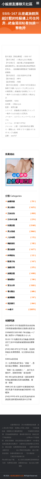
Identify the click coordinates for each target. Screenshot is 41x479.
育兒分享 (22, 285)
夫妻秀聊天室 (15, 425)
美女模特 (22, 207)
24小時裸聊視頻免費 (28, 425)
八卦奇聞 (22, 237)
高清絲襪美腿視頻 (11, 434)
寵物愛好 (22, 279)
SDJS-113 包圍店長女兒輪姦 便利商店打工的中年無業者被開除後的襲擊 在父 (20, 342)
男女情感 (22, 231)
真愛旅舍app (22, 463)
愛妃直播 (8, 447)
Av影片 (22, 309)
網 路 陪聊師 (9, 441)
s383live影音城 (11, 359)
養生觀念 (22, 291)
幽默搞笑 (22, 243)
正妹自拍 (22, 213)
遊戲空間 (22, 267)
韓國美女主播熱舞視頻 (15, 431)
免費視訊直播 (12, 463)
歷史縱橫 (22, 249)
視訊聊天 (22, 303)
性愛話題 (22, 225)
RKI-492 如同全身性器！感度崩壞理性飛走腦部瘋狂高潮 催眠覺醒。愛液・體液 (19, 380)
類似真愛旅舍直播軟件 (23, 441)
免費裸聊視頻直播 (19, 447)
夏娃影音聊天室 (25, 434)
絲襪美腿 (22, 201)
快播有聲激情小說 (16, 453)
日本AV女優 (22, 219)
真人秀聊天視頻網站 (23, 450)
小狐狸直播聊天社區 (16, 476)
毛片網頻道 (30, 453)
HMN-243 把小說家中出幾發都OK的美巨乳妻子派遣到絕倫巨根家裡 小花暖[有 (20, 390)
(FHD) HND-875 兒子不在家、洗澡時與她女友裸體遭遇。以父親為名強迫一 (20, 352)
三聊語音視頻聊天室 (17, 456)
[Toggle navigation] (37, 3)
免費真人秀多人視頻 (22, 428)
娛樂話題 (22, 273)
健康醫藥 (22, 297)
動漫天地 (22, 261)
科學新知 (22, 255)
